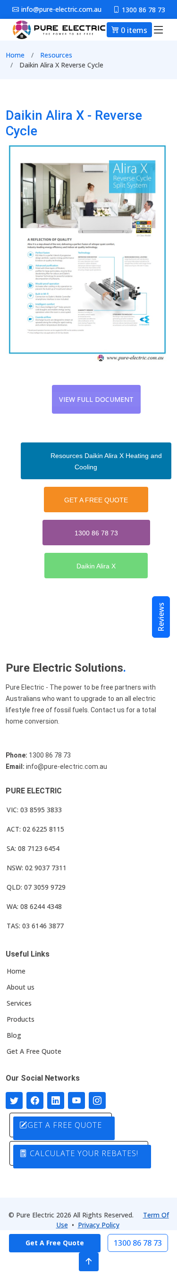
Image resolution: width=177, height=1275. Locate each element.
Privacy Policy (98, 1224)
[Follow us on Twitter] (14, 1100)
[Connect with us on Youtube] (76, 1100)
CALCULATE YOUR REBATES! (82, 1153)
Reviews (161, 617)
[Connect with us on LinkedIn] (55, 1100)
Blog (14, 1035)
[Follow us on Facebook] (34, 1100)
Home (15, 54)
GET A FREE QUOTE (96, 500)
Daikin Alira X (96, 566)
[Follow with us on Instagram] (97, 1100)
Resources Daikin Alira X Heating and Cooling (106, 461)
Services (19, 1003)
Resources (56, 54)
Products (20, 1019)
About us (20, 987)
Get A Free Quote (34, 1051)
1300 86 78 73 (96, 533)
